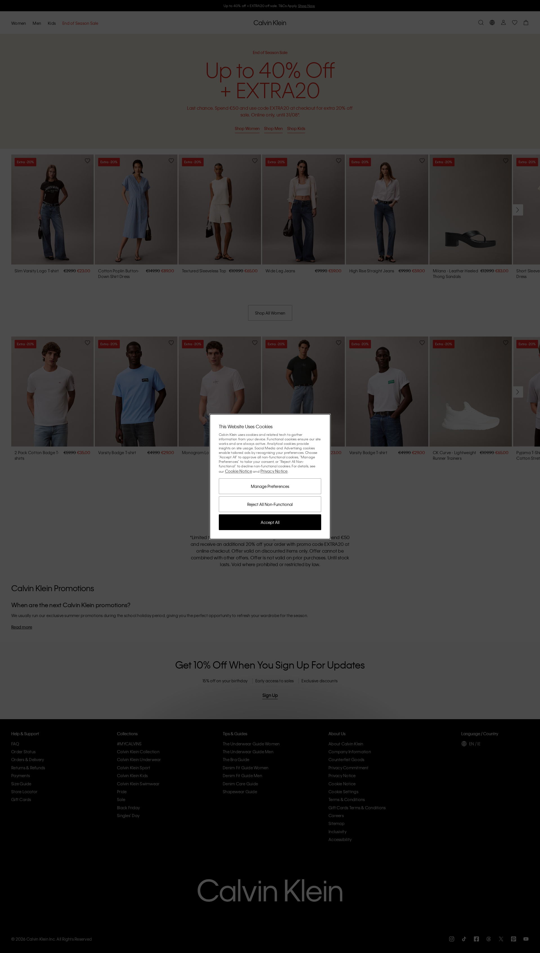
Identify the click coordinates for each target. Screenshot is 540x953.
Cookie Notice (238, 471)
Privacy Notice (274, 471)
